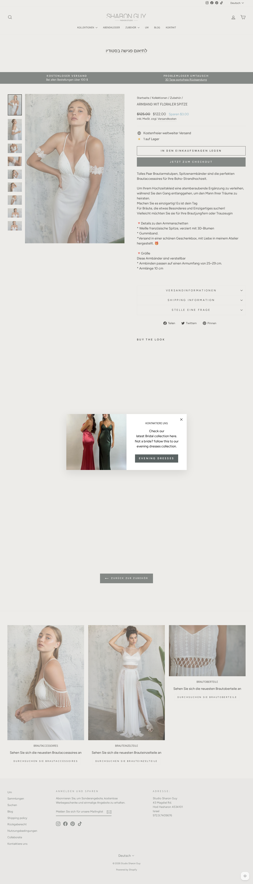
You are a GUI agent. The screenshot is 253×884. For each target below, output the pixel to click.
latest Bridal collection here (156, 436)
